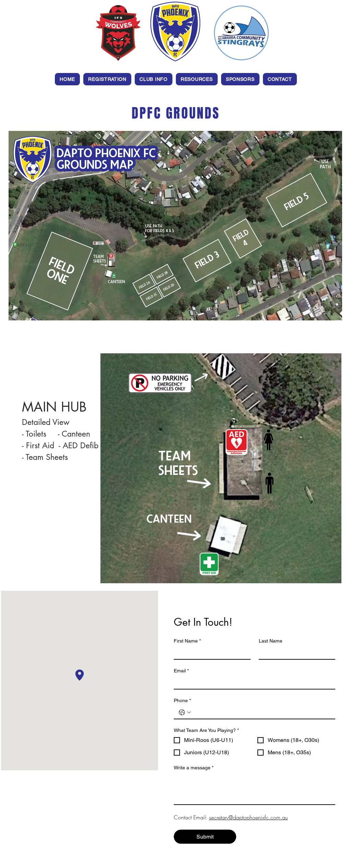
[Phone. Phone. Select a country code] (185, 712)
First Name (187, 641)
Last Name (270, 641)
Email (181, 670)
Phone (182, 700)
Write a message (194, 767)
